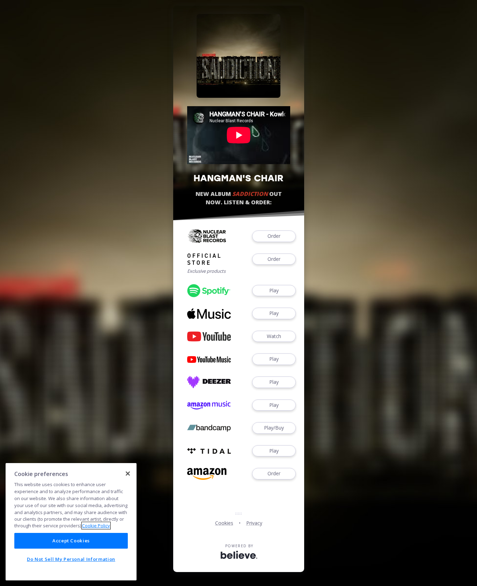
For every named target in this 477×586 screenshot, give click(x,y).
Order (273, 236)
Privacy (254, 523)
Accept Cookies (71, 540)
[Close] (127, 473)
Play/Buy (274, 427)
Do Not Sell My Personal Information (71, 559)
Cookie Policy (96, 525)
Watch (274, 336)
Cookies (224, 523)
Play (274, 290)
